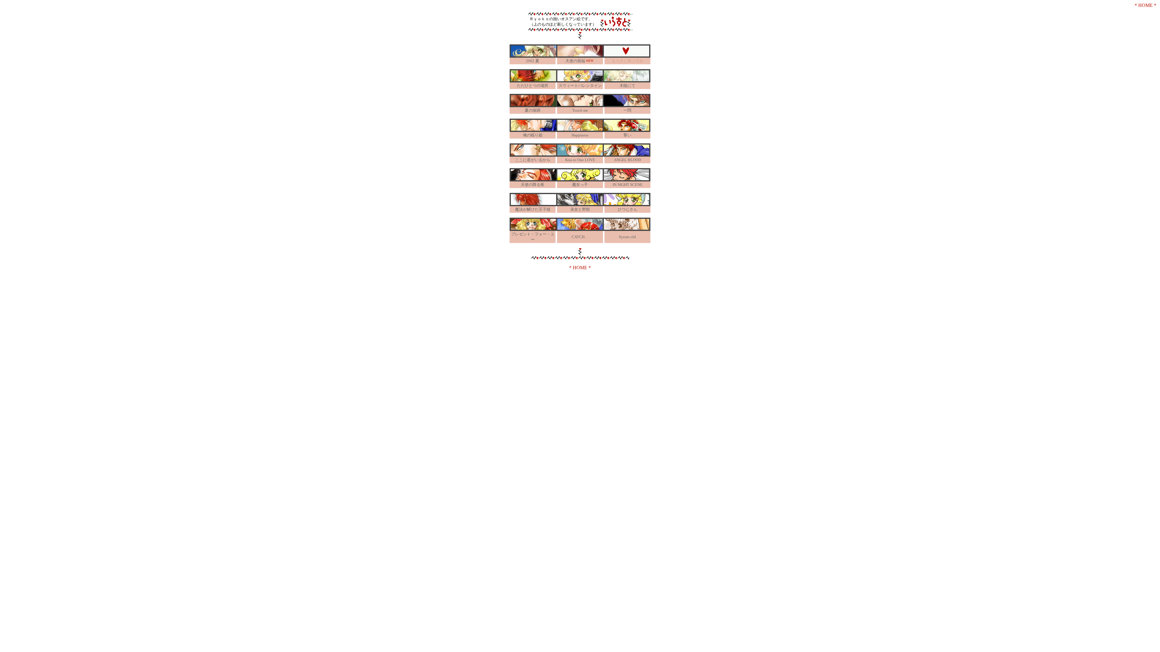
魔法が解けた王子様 (532, 209)
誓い (627, 135)
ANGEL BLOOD (627, 160)
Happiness (580, 135)
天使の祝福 (575, 61)
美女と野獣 (580, 209)
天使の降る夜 (532, 184)
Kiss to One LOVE (580, 160)
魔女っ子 (580, 184)
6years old (627, 237)
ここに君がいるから (532, 160)
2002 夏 (532, 61)
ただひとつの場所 (532, 85)
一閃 (627, 110)
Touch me (580, 110)
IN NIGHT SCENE (628, 184)
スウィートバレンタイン (580, 85)
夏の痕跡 (532, 110)
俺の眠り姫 (533, 135)
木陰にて (627, 85)
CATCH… (580, 237)
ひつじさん (627, 209)
